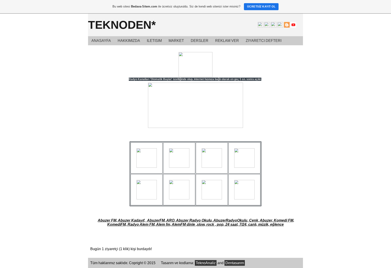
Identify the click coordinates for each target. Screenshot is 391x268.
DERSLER (199, 41)
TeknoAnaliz (206, 263)
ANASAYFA (101, 41)
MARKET (176, 41)
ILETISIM (154, 41)
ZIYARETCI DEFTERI (263, 41)
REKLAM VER (227, 41)
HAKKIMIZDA (129, 41)
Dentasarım (234, 263)
